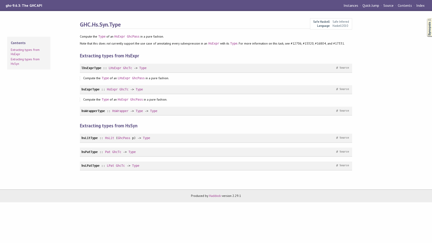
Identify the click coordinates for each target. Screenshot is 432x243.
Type (102, 36)
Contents (405, 5)
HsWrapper (120, 111)
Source (388, 5)
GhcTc (127, 68)
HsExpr (119, 36)
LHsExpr (115, 68)
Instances (351, 5)
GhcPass (133, 36)
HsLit (109, 138)
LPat (110, 165)
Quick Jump (370, 5)
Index (420, 5)
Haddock (215, 196)
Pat (107, 152)
